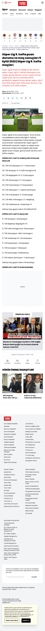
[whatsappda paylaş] (17, 98)
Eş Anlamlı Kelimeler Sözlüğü (31, 495)
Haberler (5, 46)
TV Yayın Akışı (29, 455)
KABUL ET (26, 620)
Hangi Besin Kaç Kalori (32, 491)
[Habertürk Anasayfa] (22, 3)
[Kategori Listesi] (42, 2)
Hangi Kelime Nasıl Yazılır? (31, 499)
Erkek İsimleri (29, 511)
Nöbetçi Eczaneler (31, 432)
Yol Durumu (29, 450)
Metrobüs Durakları (31, 505)
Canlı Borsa (29, 424)
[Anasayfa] (7, 419)
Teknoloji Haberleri (10, 447)
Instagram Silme (31, 461)
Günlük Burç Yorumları (32, 442)
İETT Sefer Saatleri (10, 534)
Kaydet (34, 577)
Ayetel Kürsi (7, 472)
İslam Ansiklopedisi (31, 486)
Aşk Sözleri (7, 477)
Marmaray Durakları (32, 508)
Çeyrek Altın (7, 485)
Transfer (5, 14)
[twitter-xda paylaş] (8, 98)
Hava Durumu (30, 447)
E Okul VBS (28, 437)
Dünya (30, 10)
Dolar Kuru (7, 457)
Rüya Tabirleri (29, 479)
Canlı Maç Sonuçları (11, 504)
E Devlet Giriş (29, 439)
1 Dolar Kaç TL (8, 498)
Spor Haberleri (8, 437)
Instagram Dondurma (32, 458)
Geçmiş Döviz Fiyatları (11, 546)
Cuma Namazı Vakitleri (33, 429)
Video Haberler (30, 469)
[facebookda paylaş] (4, 98)
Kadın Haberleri (9, 445)
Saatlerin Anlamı (9, 475)
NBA (39, 14)
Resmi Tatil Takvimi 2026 (10, 558)
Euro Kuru (7, 460)
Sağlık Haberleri (9, 442)
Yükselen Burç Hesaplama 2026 (10, 540)
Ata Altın (6, 490)
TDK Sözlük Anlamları (32, 472)
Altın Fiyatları (8, 454)
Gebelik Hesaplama (10, 536)
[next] (42, 387)
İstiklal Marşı (29, 434)
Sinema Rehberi (30, 453)
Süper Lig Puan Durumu (11, 506)
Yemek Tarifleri (8, 469)
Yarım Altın (7, 488)
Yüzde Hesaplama (10, 543)
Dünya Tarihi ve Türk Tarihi (32, 482)
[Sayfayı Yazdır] (26, 98)
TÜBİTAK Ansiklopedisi (32, 489)
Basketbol (19, 14)
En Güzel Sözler (30, 503)
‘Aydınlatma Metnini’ (11, 616)
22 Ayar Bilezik (8, 496)
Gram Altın (7, 483)
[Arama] (2, 2)
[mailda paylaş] (21, 98)
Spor (5, 9)
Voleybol (33, 14)
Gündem (13, 10)
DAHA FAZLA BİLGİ (12, 620)
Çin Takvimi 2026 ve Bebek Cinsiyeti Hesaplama (10, 529)
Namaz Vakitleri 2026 (32, 426)
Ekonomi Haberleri (10, 429)
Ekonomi (22, 10)
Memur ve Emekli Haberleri (9, 451)
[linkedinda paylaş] (12, 98)
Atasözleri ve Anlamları (11, 520)
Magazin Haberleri (10, 434)
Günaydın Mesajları (10, 480)
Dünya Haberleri (9, 439)
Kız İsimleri (28, 513)
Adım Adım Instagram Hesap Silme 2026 (11, 554)
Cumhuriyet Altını (9, 493)
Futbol (12, 14)
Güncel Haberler (9, 432)
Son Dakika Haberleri (10, 424)
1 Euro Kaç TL (8, 501)
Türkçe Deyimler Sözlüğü (9, 524)
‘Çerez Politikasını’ (25, 615)
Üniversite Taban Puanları (30, 475)
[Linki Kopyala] (30, 98)
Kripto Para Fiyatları (10, 462)
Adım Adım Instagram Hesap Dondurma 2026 (11, 549)
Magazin (38, 10)
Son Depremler (30, 445)
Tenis (26, 14)
